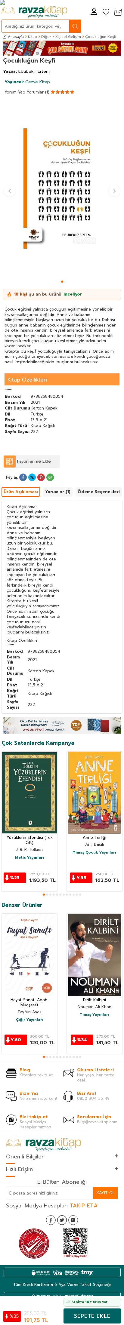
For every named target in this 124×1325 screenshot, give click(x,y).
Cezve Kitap (27, 82)
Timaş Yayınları (94, 1014)
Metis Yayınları (29, 857)
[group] (62, 188)
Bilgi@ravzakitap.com (97, 1122)
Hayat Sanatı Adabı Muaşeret (29, 1003)
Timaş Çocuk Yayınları (94, 852)
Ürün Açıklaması (21, 492)
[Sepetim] (117, 12)
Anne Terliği (94, 837)
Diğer (46, 36)
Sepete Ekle (92, 1316)
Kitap (32, 36)
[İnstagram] (73, 1220)
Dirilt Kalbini (94, 1000)
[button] (62, 282)
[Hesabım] (93, 12)
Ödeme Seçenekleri (99, 492)
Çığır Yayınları (29, 1019)
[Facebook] (51, 1220)
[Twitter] (62, 1220)
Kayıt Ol (106, 1193)
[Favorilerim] (105, 12)
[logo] (34, 12)
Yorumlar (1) (38, 92)
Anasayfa (16, 36)
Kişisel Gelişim (68, 36)
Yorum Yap (15, 92)
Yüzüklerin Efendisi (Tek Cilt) (30, 840)
